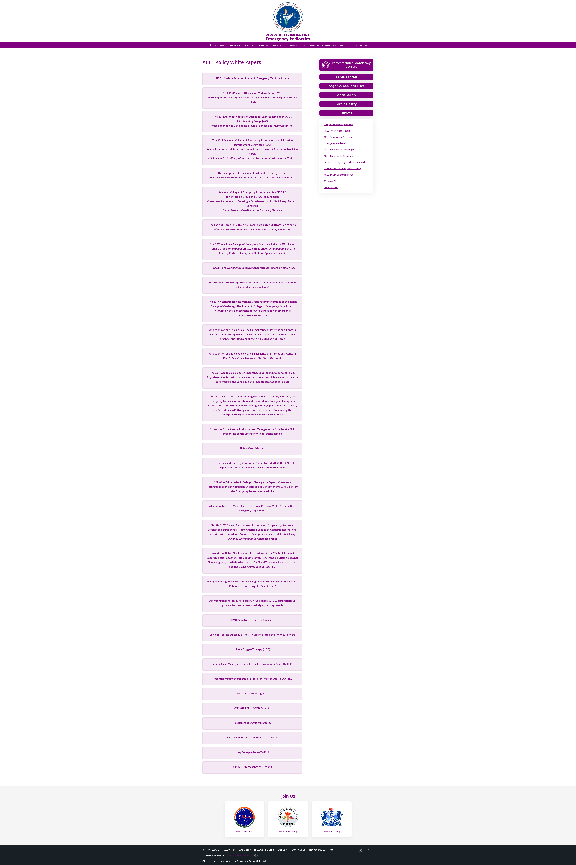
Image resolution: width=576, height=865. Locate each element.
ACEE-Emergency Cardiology (338, 155)
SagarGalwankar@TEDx (346, 86)
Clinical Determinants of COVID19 (252, 767)
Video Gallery (346, 95)
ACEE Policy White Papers (337, 130)
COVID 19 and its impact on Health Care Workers (252, 737)
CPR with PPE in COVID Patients (252, 708)
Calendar (313, 45)
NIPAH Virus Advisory (252, 448)
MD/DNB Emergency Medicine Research (345, 162)
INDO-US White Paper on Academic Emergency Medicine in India (252, 78)
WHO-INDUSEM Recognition (252, 693)
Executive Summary (254, 45)
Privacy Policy (317, 849)
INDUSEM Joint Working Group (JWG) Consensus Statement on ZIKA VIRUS (252, 267)
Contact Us (329, 45)
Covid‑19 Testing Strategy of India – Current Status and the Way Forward (252, 634)
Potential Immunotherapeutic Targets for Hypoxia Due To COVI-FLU (252, 678)
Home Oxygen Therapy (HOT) (252, 649)
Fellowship (234, 45)
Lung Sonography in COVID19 (252, 752)
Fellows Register (295, 45)
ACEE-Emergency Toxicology (339, 149)
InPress (346, 113)
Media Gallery (346, 104)
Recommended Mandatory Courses (351, 65)
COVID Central (346, 77)
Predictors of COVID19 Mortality (252, 722)
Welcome (220, 45)
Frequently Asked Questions (338, 124)
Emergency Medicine (334, 143)
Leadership (277, 45)
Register (352, 45)
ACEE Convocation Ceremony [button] (339, 136)
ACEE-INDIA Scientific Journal (338, 174)
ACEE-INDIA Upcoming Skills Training (343, 168)
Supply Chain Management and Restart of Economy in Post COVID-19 (252, 664)
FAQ (331, 849)
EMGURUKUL (331, 187)
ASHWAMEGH (331, 181)
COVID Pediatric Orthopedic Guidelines (252, 620)
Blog (341, 45)
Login (363, 45)
